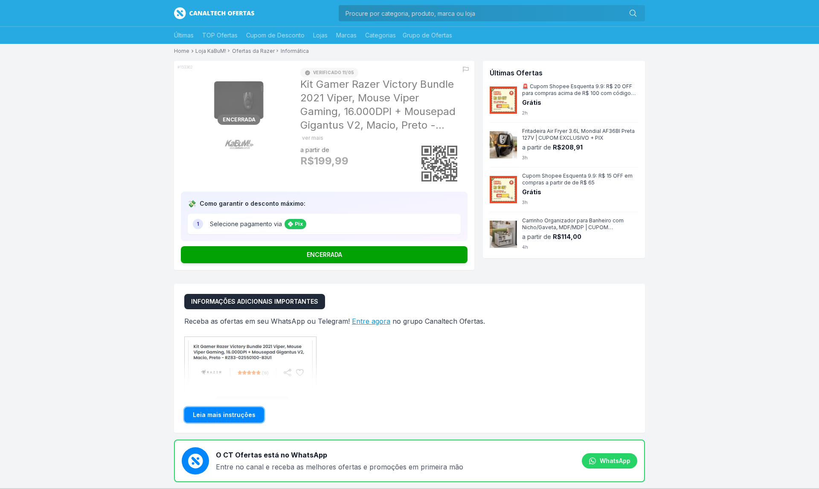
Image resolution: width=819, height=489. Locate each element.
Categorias (380, 35)
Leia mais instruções (224, 414)
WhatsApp (615, 460)
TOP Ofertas (220, 35)
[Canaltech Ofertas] (214, 13)
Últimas (184, 35)
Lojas (320, 35)
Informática (295, 51)
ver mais (312, 138)
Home (181, 51)
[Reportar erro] (466, 69)
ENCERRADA (324, 254)
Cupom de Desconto (275, 35)
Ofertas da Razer (253, 51)
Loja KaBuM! (210, 51)
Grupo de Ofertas (427, 35)
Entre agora (371, 321)
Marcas (346, 35)
